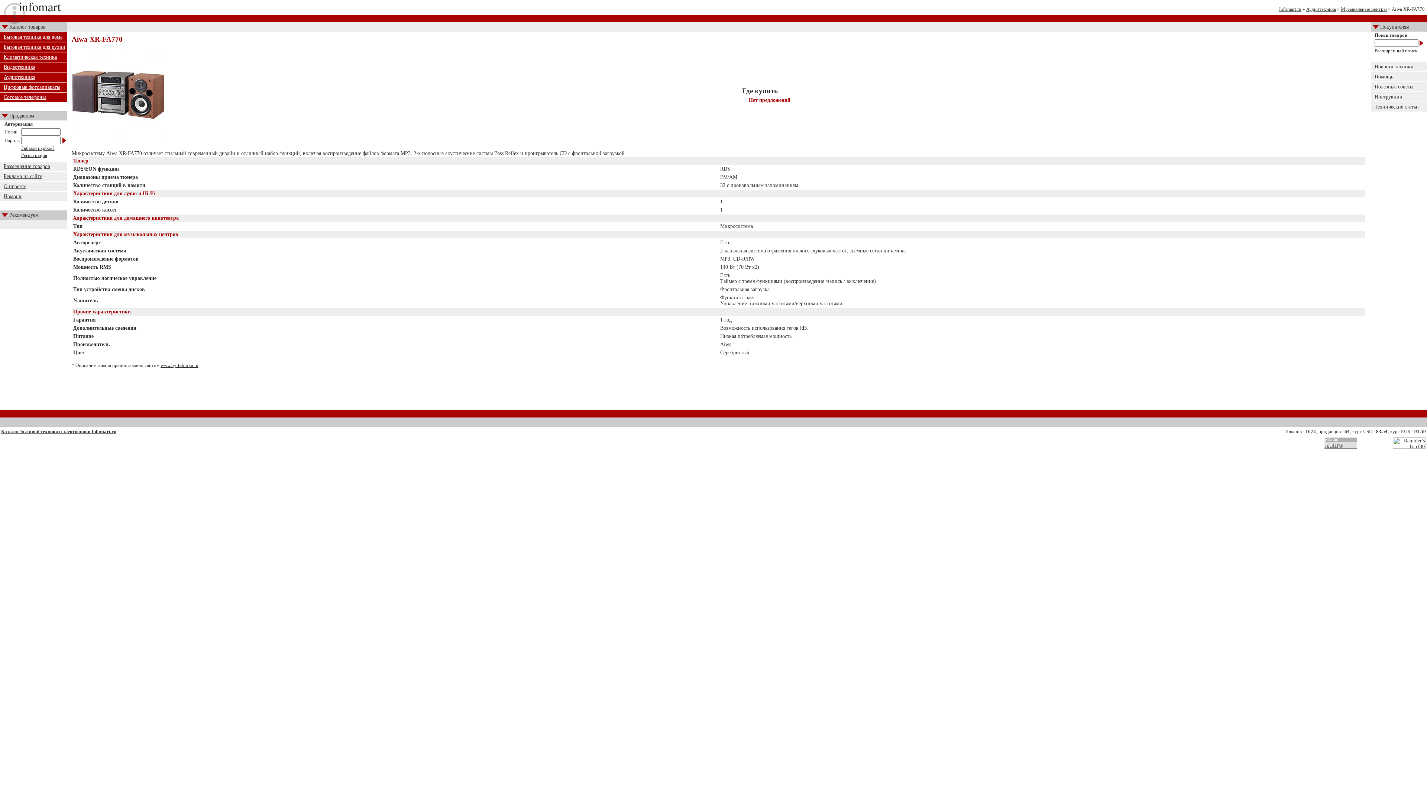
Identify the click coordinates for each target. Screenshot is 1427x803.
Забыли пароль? (38, 148)
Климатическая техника (30, 57)
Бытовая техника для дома (33, 37)
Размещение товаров (27, 166)
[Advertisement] (719, 392)
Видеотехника (19, 67)
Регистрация (34, 155)
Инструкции (1388, 97)
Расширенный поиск (1396, 51)
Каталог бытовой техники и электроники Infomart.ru (58, 431)
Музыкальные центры (1364, 9)
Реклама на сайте (23, 176)
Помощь (13, 196)
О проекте (15, 186)
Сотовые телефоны (25, 97)
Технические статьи (1397, 107)
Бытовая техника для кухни (34, 47)
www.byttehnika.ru (179, 365)
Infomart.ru (1290, 9)
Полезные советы (1394, 87)
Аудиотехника (1321, 9)
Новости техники (1394, 67)
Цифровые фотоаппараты (32, 87)
